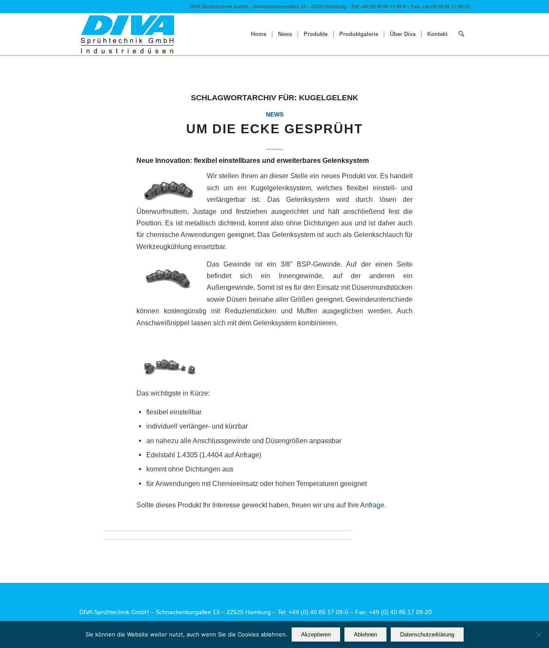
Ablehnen (365, 634)
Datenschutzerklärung (427, 634)
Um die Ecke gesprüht (274, 129)
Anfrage (372, 505)
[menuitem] (258, 34)
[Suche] (461, 34)
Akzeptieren (316, 634)
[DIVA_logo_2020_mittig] (127, 34)
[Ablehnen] (538, 634)
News (275, 114)
